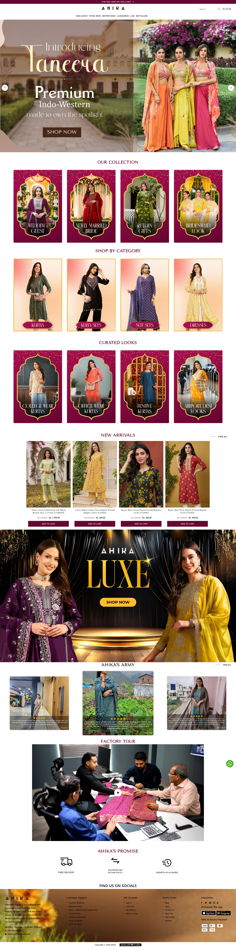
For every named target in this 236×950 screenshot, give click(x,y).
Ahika (113, 945)
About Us (169, 913)
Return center (132, 913)
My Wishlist (131, 910)
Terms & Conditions (76, 917)
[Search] (219, 9)
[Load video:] (118, 792)
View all (222, 436)
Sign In (129, 903)
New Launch (82, 16)
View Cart (130, 906)
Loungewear (123, 16)
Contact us (169, 910)
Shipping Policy (75, 906)
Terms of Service (75, 920)
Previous (5, 88)
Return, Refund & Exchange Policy (82, 910)
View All (227, 665)
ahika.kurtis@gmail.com (19, 934)
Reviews (168, 920)
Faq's (167, 906)
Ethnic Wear (95, 16)
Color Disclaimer (75, 924)
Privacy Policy (74, 913)
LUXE (132, 16)
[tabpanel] (118, 86)
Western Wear (108, 16)
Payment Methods (76, 903)
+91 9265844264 (15, 930)
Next (231, 88)
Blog (167, 903)
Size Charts (169, 917)
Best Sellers (142, 16)
